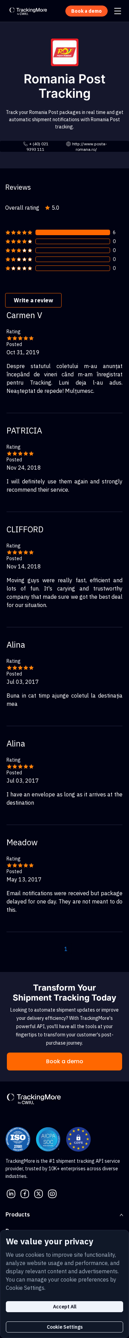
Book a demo (64, 1061)
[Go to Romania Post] (64, 51)
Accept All (64, 1307)
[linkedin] (11, 1193)
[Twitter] (38, 1193)
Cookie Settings (65, 1327)
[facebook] (24, 1193)
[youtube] (52, 1193)
